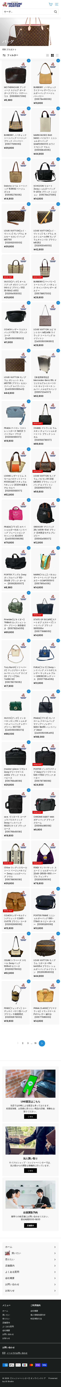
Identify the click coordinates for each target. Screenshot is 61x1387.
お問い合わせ (8, 1334)
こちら (30, 1116)
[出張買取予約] (30, 1195)
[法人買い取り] (30, 1141)
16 (35, 1043)
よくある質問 (8, 1326)
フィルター (12, 55)
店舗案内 (30, 1225)
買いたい (6, 1315)
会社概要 (6, 1330)
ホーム (5, 1311)
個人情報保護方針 (38, 1315)
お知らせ (6, 1338)
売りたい (6, 1318)
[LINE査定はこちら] (30, 1084)
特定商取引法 (36, 1318)
